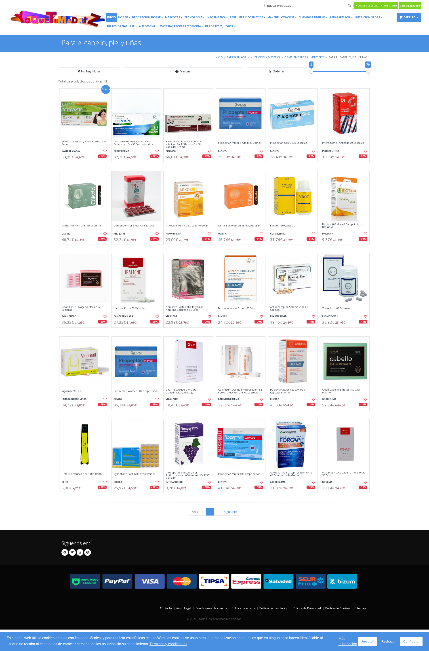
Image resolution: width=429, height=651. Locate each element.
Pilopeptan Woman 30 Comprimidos (136, 391)
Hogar (123, 17)
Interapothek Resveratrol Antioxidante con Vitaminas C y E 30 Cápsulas (187, 475)
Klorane (171, 151)
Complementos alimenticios (305, 57)
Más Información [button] (348, 641)
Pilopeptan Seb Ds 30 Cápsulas (288, 143)
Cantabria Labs (123, 316)
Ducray (222, 316)
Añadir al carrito (85, 165)
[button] (183, 71)
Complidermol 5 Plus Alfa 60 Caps (134, 225)
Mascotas (172, 17)
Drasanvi (327, 233)
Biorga (118, 482)
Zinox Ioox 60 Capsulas (336, 308)
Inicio (111, 17)
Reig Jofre (119, 233)
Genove (222, 151)
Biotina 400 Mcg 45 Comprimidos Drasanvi (342, 225)
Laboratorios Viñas (74, 399)
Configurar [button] (411, 641)
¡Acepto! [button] (367, 641)
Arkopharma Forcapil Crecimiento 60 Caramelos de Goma (291, 474)
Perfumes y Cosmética (246, 17)
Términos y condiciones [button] (168, 644)
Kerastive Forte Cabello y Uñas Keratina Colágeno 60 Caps (184, 308)
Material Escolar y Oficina (180, 26)
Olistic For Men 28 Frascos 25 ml (81, 225)
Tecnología (193, 17)
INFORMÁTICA (216, 17)
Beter (65, 482)
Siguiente (230, 511)
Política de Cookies (337, 608)
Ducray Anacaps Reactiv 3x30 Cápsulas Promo (287, 391)
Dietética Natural (121, 26)
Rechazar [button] (388, 641)
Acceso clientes (367, 5)
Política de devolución (273, 608)
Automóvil (147, 26)
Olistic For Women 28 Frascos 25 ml (239, 225)
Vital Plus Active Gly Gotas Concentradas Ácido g (182, 391)
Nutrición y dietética (265, 57)
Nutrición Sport (367, 17)
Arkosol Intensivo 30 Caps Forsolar (187, 225)
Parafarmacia (340, 17)
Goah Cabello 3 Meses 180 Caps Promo (341, 391)
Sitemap (360, 608)
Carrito (410, 17)
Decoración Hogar (146, 17)
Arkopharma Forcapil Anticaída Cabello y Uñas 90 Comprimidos (133, 143)
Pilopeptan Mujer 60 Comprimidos (239, 474)
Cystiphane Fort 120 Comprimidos (134, 474)
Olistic (66, 233)
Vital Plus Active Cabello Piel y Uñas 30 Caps (343, 474)
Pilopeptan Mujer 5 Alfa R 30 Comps (239, 143)
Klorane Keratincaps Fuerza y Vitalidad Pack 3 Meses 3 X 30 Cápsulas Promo (184, 144)
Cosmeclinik (277, 233)
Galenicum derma (228, 399)
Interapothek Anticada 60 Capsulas (343, 143)
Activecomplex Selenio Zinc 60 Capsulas (289, 308)
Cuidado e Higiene (312, 17)
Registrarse (390, 5)
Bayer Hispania (71, 151)
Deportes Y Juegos (219, 26)
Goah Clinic (69, 316)
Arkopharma (121, 151)
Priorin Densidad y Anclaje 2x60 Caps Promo (84, 143)
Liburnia (327, 482)
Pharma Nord (278, 316)
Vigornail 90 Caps (72, 391)
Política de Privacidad (307, 608)
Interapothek (330, 151)
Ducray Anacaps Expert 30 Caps (237, 308)
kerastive (171, 316)
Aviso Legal (183, 608)
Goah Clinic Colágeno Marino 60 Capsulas (81, 308)
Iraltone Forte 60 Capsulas (129, 308)
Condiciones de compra (211, 608)
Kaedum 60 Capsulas (282, 225)
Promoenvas (330, 316)
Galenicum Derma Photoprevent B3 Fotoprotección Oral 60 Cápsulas (240, 391)
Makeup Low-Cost (280, 17)
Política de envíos (243, 608)
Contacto (166, 608)
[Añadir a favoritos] (105, 151)
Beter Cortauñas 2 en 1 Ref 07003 (82, 474)
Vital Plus (172, 399)
